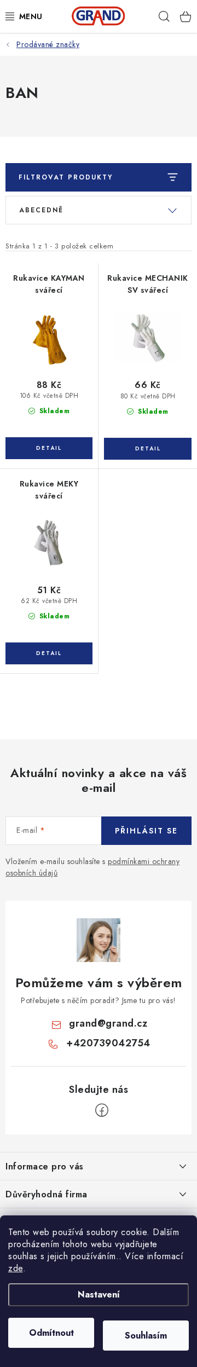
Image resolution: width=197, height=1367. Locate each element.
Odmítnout (51, 1333)
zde (15, 1268)
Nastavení (99, 1294)
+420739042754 (108, 1043)
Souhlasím (146, 1335)
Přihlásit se (146, 830)
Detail (48, 448)
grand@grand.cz (108, 1023)
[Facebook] (101, 1110)
